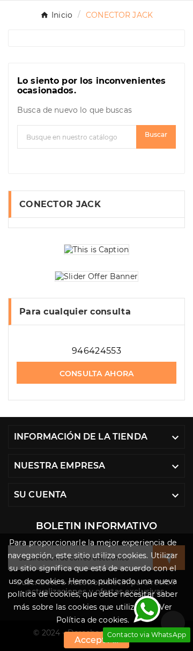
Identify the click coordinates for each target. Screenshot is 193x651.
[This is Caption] (96, 249)
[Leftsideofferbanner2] (96, 276)
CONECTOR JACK (60, 204)
